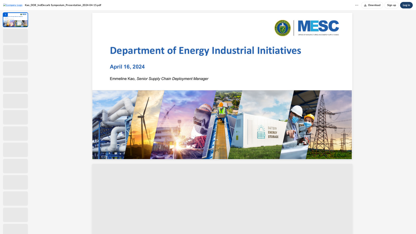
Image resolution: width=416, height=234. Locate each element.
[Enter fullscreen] (253, 226)
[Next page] (217, 226)
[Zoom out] (224, 226)
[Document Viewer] (223, 122)
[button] (15, 20)
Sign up (391, 5)
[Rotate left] (241, 226)
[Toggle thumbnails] (193, 226)
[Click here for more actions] (356, 5)
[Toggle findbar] (199, 226)
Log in (406, 5)
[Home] (13, 5)
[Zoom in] (235, 226)
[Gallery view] (247, 226)
